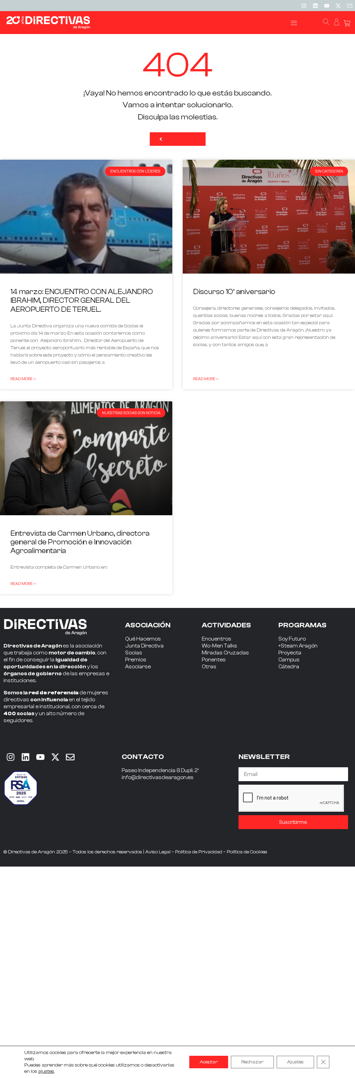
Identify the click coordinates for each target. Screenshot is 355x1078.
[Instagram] (303, 5)
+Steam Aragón (298, 646)
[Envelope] (70, 757)
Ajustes (295, 1062)
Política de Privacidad (198, 852)
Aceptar (209, 1062)
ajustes (46, 1071)
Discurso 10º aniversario (234, 291)
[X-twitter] (338, 5)
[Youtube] (326, 5)
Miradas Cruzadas (225, 653)
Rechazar (252, 1062)
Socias (133, 653)
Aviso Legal (158, 852)
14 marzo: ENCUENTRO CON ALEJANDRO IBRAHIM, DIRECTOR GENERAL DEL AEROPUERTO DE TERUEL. (81, 300)
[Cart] (347, 23)
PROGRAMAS (302, 625)
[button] (294, 22)
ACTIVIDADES (226, 625)
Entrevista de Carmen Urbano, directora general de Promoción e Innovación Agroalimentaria (79, 542)
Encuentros (216, 639)
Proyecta (289, 653)
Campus (289, 660)
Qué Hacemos (143, 639)
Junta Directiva (144, 646)
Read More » (23, 378)
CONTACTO (143, 757)
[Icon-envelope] (349, 5)
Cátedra (288, 667)
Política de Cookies (247, 852)
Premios (135, 660)
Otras (209, 667)
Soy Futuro (292, 639)
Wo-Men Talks (219, 646)
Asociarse (138, 667)
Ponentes (214, 660)
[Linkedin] (315, 5)
